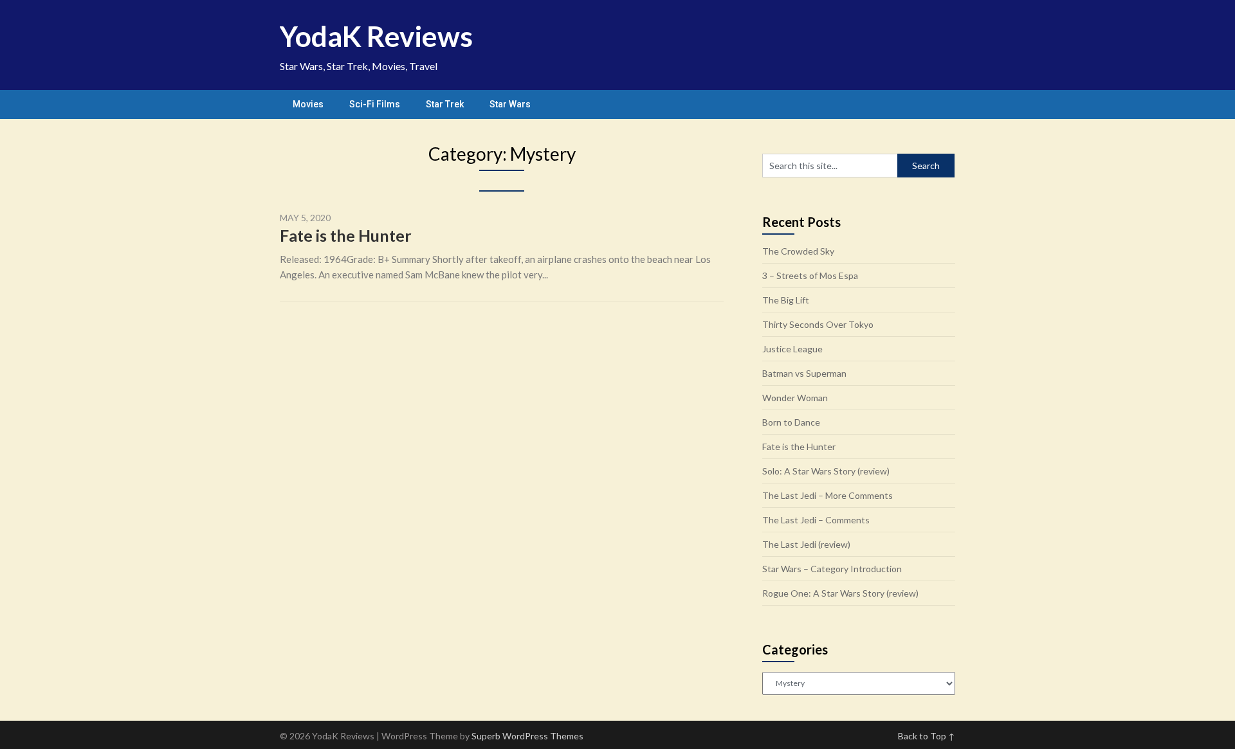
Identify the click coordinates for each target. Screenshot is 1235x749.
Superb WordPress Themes (527, 735)
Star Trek (445, 104)
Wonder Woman (795, 397)
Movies (308, 104)
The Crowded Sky (798, 251)
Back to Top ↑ (926, 735)
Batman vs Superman (804, 373)
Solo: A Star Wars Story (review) (826, 470)
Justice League (792, 348)
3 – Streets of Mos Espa (810, 275)
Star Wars (510, 104)
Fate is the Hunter (346, 235)
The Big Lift (785, 299)
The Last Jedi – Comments (816, 519)
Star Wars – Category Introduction (832, 568)
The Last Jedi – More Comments (827, 495)
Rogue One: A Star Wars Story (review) (840, 593)
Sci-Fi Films (374, 104)
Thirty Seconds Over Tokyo (818, 324)
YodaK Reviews (376, 36)
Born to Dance (791, 422)
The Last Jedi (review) (806, 544)
